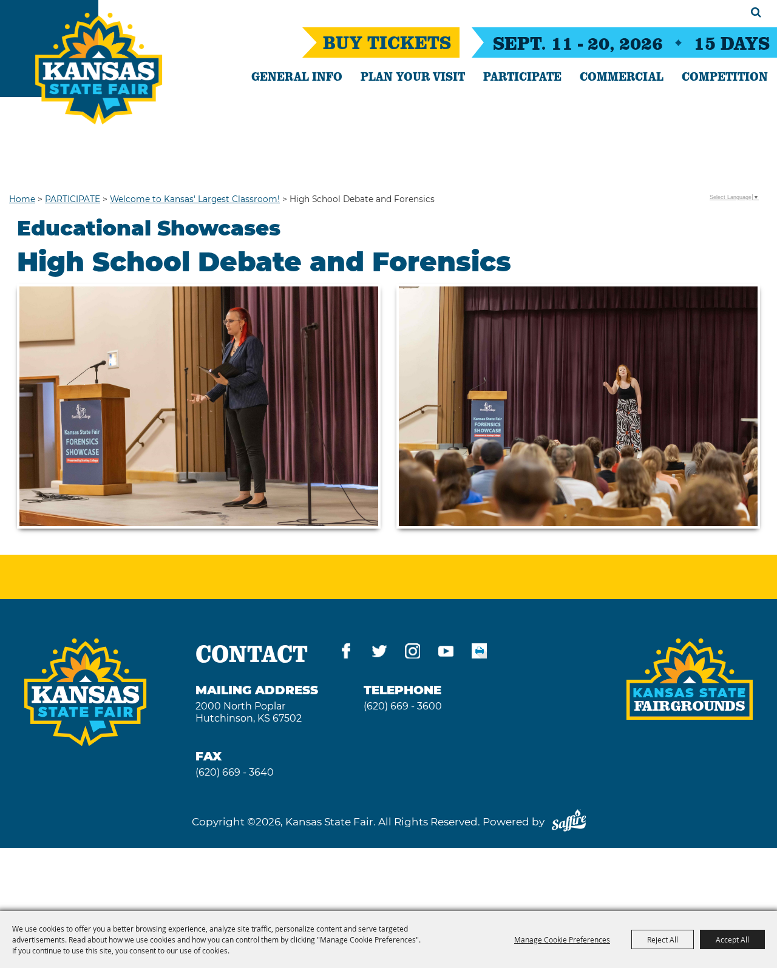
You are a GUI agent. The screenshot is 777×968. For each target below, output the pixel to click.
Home (22, 199)
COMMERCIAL (621, 75)
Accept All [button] (732, 939)
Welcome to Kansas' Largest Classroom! (195, 199)
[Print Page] (479, 653)
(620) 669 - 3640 (234, 772)
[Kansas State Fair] (98, 68)
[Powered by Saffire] (569, 822)
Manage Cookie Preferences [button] (562, 939)
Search (756, 12)
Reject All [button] (662, 939)
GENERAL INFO (296, 75)
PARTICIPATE (522, 75)
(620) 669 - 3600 (403, 706)
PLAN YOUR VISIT (413, 75)
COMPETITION (725, 75)
